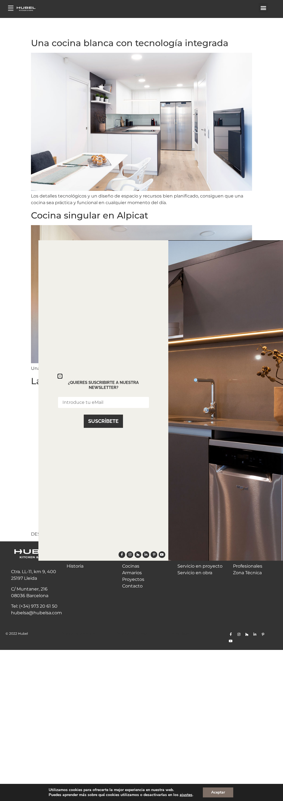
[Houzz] (246, 634)
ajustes (186, 794)
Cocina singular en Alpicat (89, 215)
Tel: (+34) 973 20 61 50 (34, 606)
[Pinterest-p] (263, 634)
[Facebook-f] (230, 634)
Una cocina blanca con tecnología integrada (129, 43)
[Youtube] (230, 641)
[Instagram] (238, 634)
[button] (263, 7)
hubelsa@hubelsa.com (36, 612)
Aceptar (218, 792)
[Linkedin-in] (254, 634)
